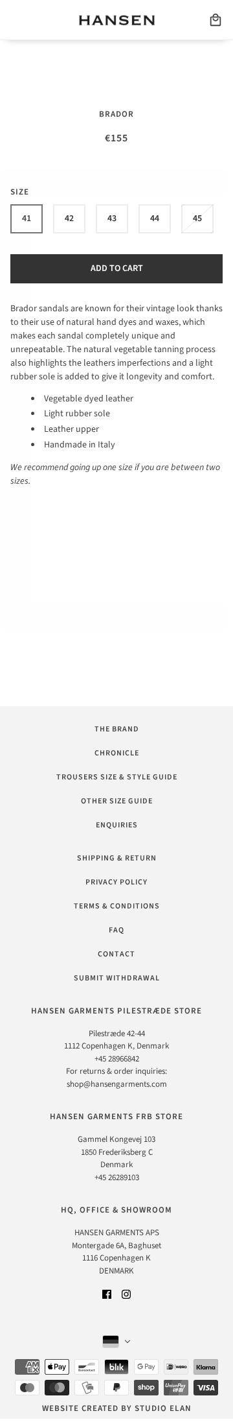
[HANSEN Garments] (117, 20)
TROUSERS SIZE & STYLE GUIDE (116, 777)
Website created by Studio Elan (117, 1408)
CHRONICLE (116, 753)
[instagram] (126, 1294)
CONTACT (116, 954)
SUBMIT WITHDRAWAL (117, 978)
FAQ (116, 930)
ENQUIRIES (117, 825)
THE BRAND (116, 729)
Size (19, 192)
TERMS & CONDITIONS (117, 906)
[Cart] (215, 20)
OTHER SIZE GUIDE (117, 801)
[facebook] (106, 1294)
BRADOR (116, 114)
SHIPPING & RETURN (117, 858)
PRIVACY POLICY (116, 882)
